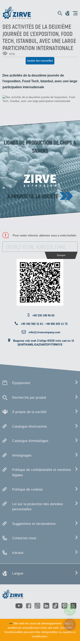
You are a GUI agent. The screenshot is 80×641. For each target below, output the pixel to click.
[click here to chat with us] (70, 624)
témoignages (22, 455)
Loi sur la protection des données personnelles (37, 506)
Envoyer (61, 255)
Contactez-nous (24, 538)
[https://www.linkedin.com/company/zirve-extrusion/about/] (46, 606)
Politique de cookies (27, 489)
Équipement (21, 383)
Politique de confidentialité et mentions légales (41, 472)
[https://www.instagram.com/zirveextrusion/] (37, 606)
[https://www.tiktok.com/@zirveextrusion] (55, 606)
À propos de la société (32, 196)
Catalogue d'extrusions (29, 426)
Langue (17, 573)
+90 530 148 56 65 (43, 315)
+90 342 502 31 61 (32, 323)
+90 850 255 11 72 (56, 323)
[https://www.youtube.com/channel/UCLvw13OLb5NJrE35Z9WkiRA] (19, 605)
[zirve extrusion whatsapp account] (70, 610)
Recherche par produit (29, 397)
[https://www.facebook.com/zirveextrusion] (28, 605)
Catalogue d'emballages (30, 441)
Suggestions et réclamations (34, 524)
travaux (18, 553)
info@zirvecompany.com (44, 332)
